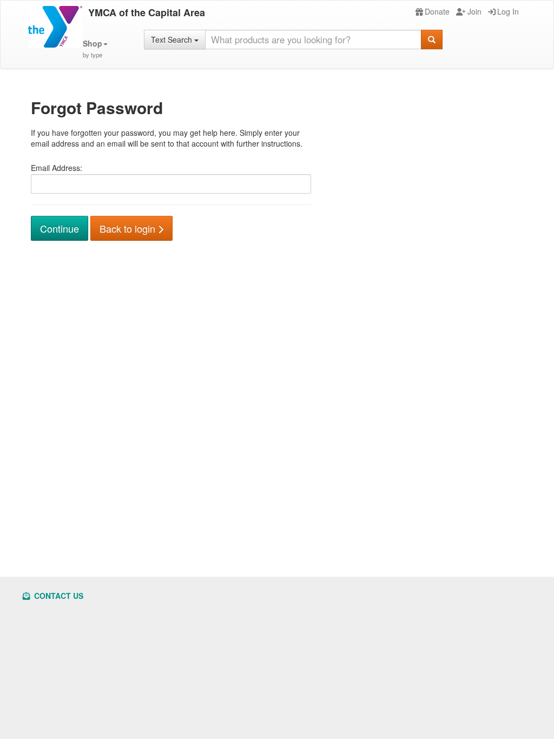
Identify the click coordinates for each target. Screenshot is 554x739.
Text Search (172, 39)
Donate (437, 11)
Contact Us (57, 595)
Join (474, 11)
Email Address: (56, 167)
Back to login (129, 228)
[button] (95, 49)
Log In (508, 11)
